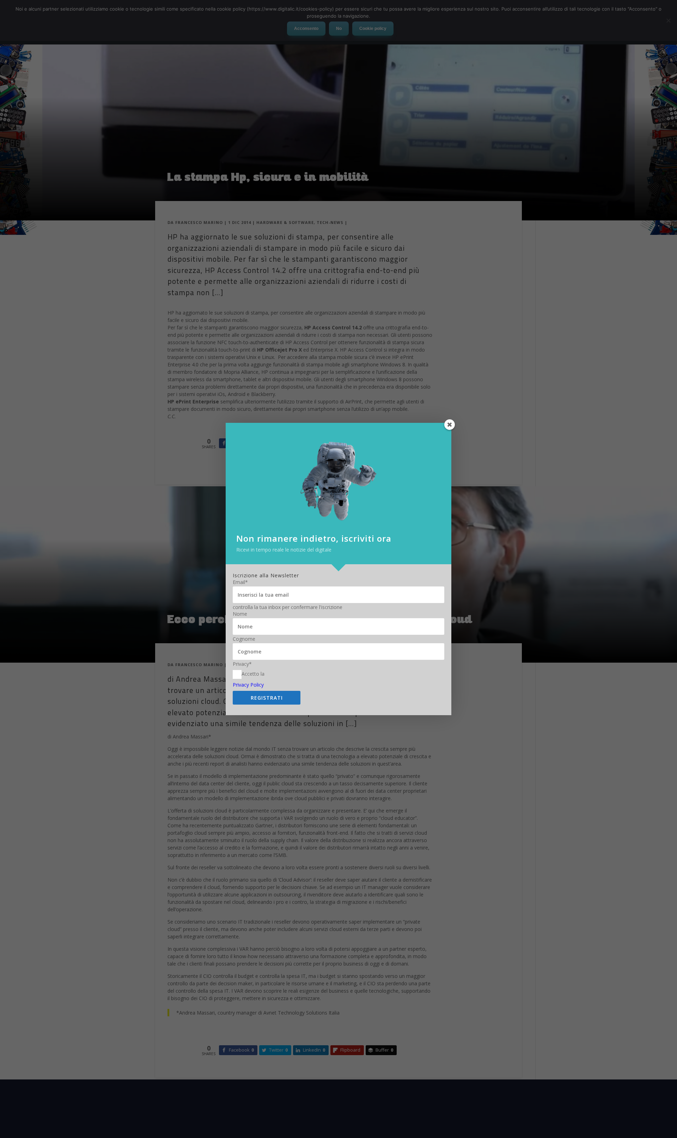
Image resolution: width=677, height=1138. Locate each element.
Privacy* (242, 664)
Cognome (244, 639)
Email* (240, 582)
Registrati (267, 697)
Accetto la (253, 673)
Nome (240, 613)
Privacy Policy (248, 684)
